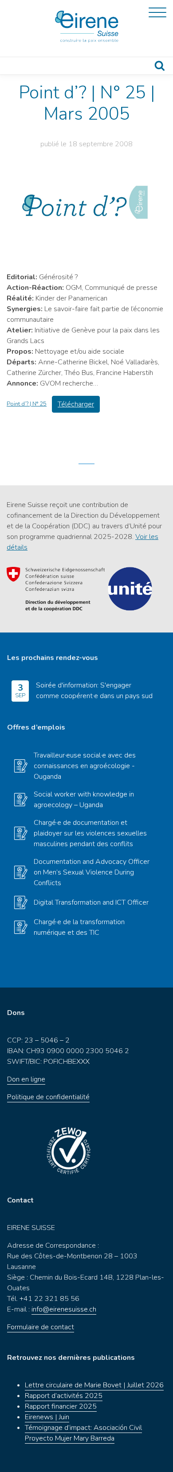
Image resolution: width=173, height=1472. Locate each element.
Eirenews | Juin (47, 1417)
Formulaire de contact (40, 1327)
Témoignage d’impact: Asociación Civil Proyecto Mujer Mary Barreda (83, 1433)
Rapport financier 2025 (61, 1406)
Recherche (159, 65)
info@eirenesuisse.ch (63, 1309)
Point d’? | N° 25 (27, 404)
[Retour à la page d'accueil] (86, 27)
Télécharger (76, 404)
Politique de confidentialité (48, 1097)
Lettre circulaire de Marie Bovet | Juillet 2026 (94, 1385)
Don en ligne (26, 1079)
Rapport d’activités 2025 (63, 1396)
